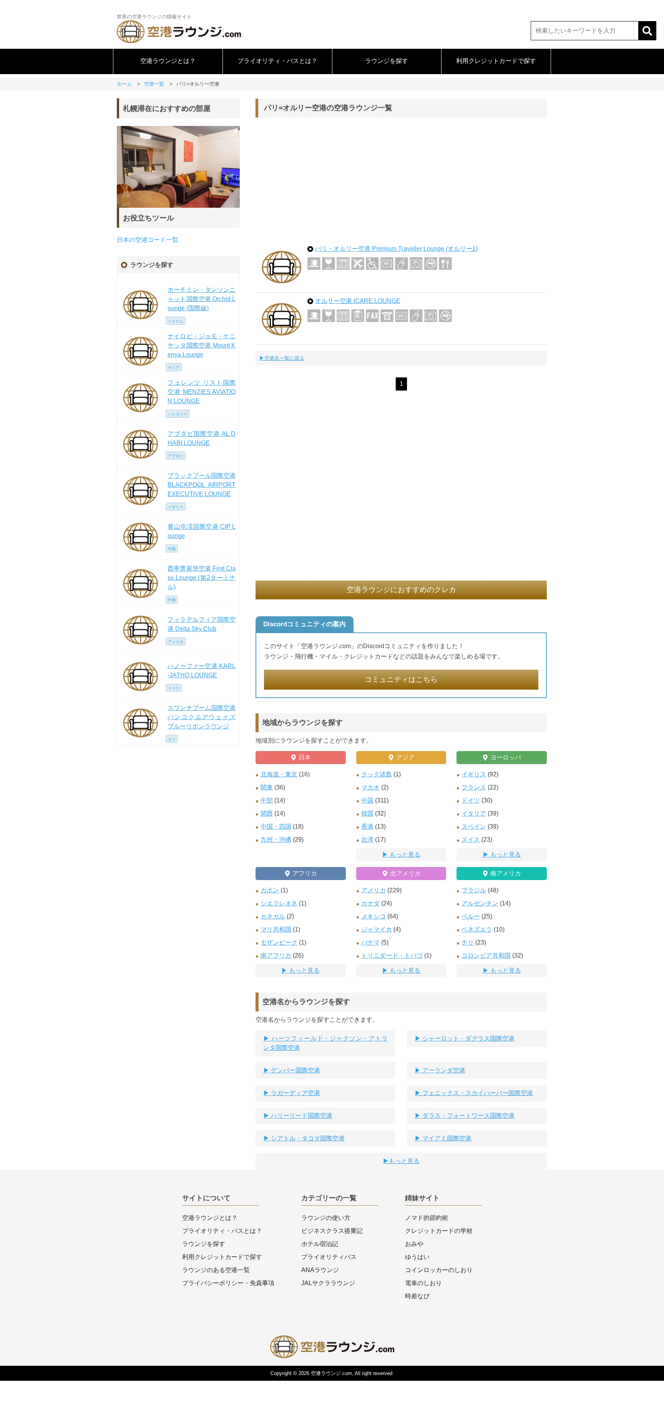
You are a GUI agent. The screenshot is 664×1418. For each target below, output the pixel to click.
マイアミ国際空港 (446, 1138)
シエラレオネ (279, 903)
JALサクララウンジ (328, 1283)
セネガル (273, 916)
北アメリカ (405, 873)
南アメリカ (505, 873)
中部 (267, 800)
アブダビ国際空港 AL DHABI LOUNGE (202, 438)
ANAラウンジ (320, 1270)
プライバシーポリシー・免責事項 (228, 1283)
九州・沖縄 (276, 839)
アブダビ (175, 456)
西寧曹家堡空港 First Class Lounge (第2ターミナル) (202, 577)
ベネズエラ (476, 929)
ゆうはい (417, 1257)
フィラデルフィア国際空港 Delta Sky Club (202, 624)
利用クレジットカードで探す (496, 61)
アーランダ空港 (443, 1070)
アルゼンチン (479, 903)
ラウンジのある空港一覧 (216, 1270)
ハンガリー (177, 414)
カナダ (370, 903)
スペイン (473, 826)
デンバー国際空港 (294, 1070)
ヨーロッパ (505, 757)
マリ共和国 (276, 929)
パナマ (370, 942)
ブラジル (473, 890)
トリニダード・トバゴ (392, 955)
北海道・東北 (279, 774)
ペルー (470, 916)
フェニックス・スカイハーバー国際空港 (477, 1093)
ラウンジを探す (386, 61)
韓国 (367, 813)
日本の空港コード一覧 (147, 240)
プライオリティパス (329, 1257)
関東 (267, 787)
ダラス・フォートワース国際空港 (468, 1115)
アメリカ (373, 890)
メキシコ (373, 916)
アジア (405, 757)
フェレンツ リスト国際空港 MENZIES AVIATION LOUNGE (202, 391)
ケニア (173, 368)
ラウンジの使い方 (325, 1217)
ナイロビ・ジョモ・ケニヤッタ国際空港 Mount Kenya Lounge (202, 345)
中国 (367, 800)
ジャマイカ (376, 929)
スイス (470, 839)
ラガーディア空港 (294, 1093)
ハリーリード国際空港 (300, 1115)
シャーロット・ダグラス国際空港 (468, 1038)
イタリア (473, 813)
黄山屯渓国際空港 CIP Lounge (202, 531)
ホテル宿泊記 (319, 1244)
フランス (473, 787)
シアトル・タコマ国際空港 (307, 1138)
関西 (267, 813)
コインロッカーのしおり (439, 1270)
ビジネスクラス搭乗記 (332, 1231)
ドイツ (470, 800)
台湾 (367, 839)
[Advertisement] (401, 179)
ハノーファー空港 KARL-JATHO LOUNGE (202, 670)
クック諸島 (376, 774)
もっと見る (405, 854)
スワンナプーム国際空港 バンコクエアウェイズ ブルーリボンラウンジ (202, 717)
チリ (467, 942)
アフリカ (304, 873)
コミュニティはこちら (401, 679)
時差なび (417, 1296)
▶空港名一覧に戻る (281, 358)
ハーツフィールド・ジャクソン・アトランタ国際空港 (325, 1043)
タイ (172, 739)
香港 (367, 826)
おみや (414, 1244)
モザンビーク (279, 942)
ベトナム (175, 321)
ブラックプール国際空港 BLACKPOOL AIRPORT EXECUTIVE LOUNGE (202, 484)
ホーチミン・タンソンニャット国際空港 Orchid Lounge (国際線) (202, 298)
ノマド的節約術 (426, 1217)
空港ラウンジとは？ (168, 61)
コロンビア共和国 (486, 955)
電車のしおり (423, 1283)
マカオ (370, 787)
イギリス (473, 774)
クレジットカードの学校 (439, 1231)
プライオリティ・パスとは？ (277, 61)
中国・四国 (276, 826)
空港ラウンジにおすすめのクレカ (401, 590)
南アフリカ (276, 955)
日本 (305, 757)
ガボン (270, 890)
